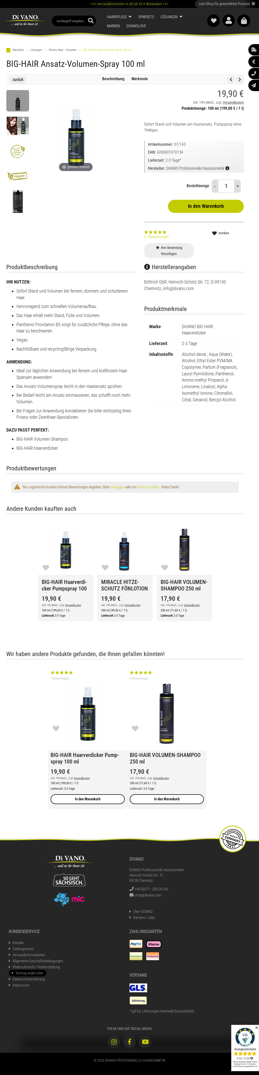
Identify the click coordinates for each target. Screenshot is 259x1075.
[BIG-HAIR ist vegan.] (17, 176)
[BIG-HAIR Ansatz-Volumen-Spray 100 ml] (17, 100)
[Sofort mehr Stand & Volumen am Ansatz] (17, 126)
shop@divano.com (148, 895)
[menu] (152, 22)
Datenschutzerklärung (29, 979)
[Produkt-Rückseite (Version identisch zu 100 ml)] (17, 201)
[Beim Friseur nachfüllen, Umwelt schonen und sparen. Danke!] (17, 151)
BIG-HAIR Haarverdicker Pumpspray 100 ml (64, 586)
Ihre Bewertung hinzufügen (171, 251)
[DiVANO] (24, 20)
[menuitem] (119, 17)
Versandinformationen (29, 955)
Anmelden (228, 20)
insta (113, 1041)
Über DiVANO (143, 911)
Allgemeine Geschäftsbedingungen (38, 961)
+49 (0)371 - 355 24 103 (151, 889)
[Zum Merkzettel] (213, 20)
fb (129, 1041)
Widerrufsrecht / (36, 967)
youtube (145, 1041)
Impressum (21, 985)
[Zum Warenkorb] (244, 20)
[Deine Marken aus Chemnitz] (69, 899)
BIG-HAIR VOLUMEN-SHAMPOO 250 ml (184, 585)
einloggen (117, 487)
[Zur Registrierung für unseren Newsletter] (253, 85)
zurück (18, 79)
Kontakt (18, 943)
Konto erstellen (148, 487)
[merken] (46, 567)
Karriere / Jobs (144, 917)
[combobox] (74, 21)
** (227, 4)
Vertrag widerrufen (29, 973)
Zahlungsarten (23, 949)
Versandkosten (233, 102)
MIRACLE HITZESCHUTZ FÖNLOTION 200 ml (124, 586)
